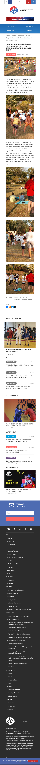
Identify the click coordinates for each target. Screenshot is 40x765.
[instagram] (31, 529)
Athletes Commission (14, 603)
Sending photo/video (14, 693)
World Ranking (12, 606)
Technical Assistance (14, 564)
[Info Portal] (28, 2)
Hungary (16, 297)
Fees (15, 2)
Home (8, 35)
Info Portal (29, 26)
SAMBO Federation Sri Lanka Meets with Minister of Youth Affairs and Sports (18, 387)
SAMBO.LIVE (10, 30)
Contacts (11, 567)
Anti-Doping (10, 613)
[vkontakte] (9, 529)
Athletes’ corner (13, 551)
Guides (10, 709)
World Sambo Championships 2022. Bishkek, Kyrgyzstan (19, 490)
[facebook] (14, 529)
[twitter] (20, 529)
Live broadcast (12, 680)
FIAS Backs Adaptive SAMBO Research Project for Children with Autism (20, 366)
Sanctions (11, 667)
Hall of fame (12, 554)
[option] (20, 338)
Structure (11, 541)
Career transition (13, 593)
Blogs (10, 686)
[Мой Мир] (12, 307)
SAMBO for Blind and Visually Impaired (20, 609)
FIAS (7, 535)
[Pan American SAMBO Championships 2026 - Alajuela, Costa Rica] (20, 410)
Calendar (9, 577)
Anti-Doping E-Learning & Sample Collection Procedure (18, 652)
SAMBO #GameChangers (15, 590)
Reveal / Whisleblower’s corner (17, 663)
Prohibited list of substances (16, 640)
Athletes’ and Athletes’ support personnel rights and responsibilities (20, 623)
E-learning (11, 596)
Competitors (12, 600)
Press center (10, 670)
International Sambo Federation (26, 10)
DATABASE (29, 30)
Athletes (9, 587)
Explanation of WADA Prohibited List (19, 637)
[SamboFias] (10, 721)
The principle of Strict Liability (17, 627)
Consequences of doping (15, 631)
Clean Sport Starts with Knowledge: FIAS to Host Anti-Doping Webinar (19, 462)
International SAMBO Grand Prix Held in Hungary (18, 350)
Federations (10, 570)
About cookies (12, 696)
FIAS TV (10, 683)
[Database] (33, 2)
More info (22, 762)
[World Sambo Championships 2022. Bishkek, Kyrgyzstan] (20, 479)
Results (10, 583)
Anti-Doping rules (13, 619)
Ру (6, 2)
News (14, 35)
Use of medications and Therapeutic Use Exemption (20, 647)
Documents (11, 544)
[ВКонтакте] (7, 307)
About (10, 538)
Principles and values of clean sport (18, 616)
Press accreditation (14, 689)
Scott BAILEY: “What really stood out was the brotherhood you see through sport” (19, 376)
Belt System (10, 26)
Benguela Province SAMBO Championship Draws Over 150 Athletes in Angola (18, 440)
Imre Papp (25, 297)
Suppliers (9, 699)
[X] (15, 307)
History (10, 561)
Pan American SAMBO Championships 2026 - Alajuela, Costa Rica (19, 425)
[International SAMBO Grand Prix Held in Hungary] (20, 335)
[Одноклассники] (10, 307)
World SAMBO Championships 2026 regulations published (17, 451)
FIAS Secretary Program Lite (16, 557)
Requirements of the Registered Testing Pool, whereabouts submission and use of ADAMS (20, 658)
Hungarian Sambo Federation (23, 299)
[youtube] (25, 529)
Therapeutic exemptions (15, 643)
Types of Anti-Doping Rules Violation (19, 634)
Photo (10, 673)
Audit (10, 548)
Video (10, 677)
